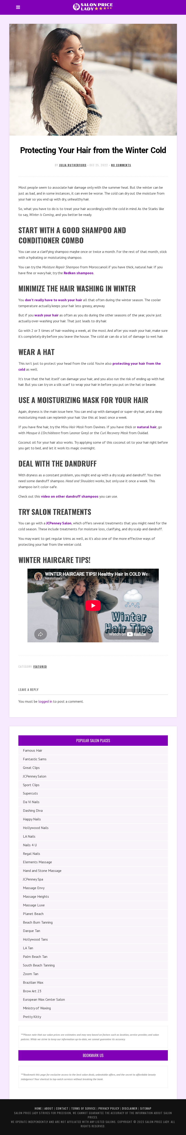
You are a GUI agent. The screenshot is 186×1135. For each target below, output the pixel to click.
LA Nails (29, 836)
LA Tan (28, 948)
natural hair (147, 427)
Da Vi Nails (31, 802)
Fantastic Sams (34, 759)
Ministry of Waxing (37, 1008)
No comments (121, 165)
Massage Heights (36, 896)
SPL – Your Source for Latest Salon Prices (93, 6)
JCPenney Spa (33, 879)
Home (38, 1108)
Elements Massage (37, 862)
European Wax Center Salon (44, 999)
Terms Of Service (83, 1108)
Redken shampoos (78, 273)
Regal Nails (31, 853)
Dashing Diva (33, 810)
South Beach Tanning (39, 965)
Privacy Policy (108, 1108)
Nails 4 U (30, 845)
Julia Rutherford (72, 165)
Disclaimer (129, 1108)
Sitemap (146, 1108)
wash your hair (46, 315)
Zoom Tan (30, 973)
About (48, 1108)
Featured (40, 666)
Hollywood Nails (36, 827)
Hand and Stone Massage (42, 870)
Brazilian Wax (33, 982)
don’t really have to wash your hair (53, 300)
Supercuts (30, 793)
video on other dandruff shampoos (69, 496)
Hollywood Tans (35, 939)
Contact (62, 1108)
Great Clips (31, 767)
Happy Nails (32, 819)
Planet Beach (33, 913)
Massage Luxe (34, 905)
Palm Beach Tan (35, 956)
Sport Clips (31, 785)
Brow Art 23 (32, 991)
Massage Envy (33, 887)
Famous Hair (32, 750)
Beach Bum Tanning (38, 922)
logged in (45, 701)
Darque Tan (31, 930)
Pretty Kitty (32, 1016)
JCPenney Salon (58, 523)
